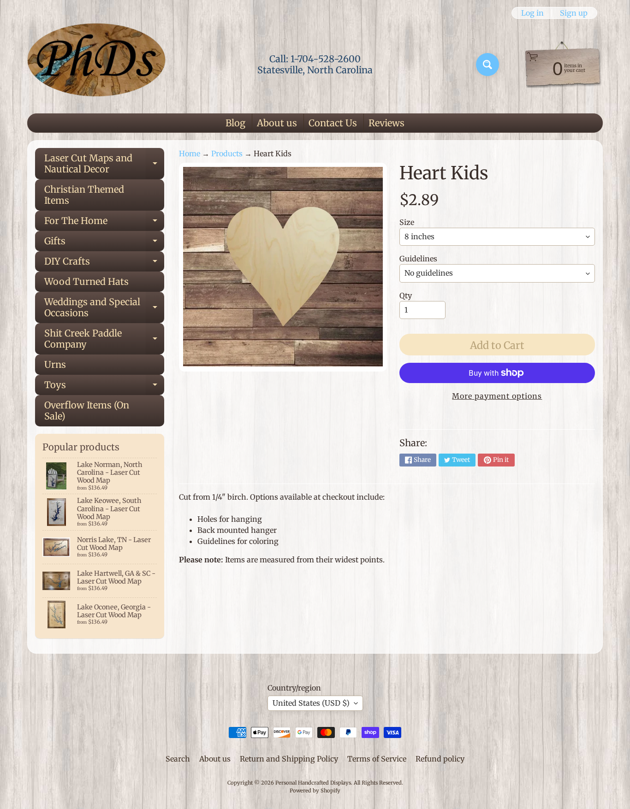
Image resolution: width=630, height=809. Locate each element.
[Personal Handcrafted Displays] (96, 64)
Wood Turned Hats (86, 281)
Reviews (386, 123)
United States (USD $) (311, 703)
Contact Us (333, 123)
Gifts (104, 243)
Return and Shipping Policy (289, 758)
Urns (55, 364)
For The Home (104, 223)
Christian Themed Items (84, 194)
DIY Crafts (104, 263)
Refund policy (440, 758)
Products (227, 153)
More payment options (497, 396)
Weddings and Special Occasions (104, 308)
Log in (532, 13)
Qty (405, 295)
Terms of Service (376, 758)
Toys (104, 387)
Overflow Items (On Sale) (86, 410)
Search (178, 758)
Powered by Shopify (315, 790)
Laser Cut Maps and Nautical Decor (104, 164)
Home (189, 153)
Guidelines (418, 258)
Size (406, 222)
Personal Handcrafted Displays (313, 782)
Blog (235, 123)
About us (277, 123)
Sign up (574, 13)
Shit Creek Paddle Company (104, 339)
